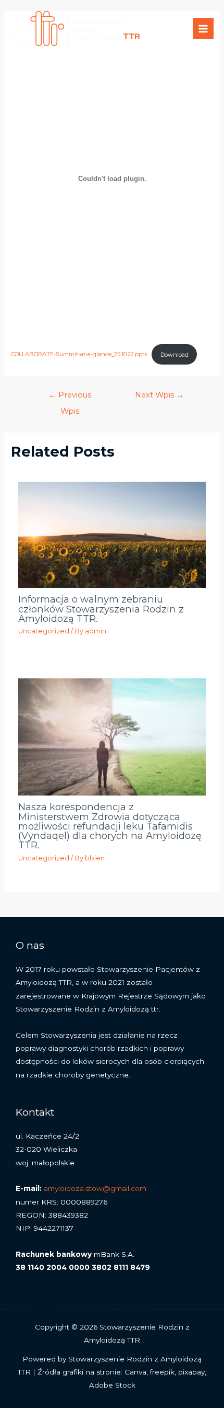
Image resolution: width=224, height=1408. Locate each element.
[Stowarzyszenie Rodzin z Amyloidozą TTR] (75, 28)
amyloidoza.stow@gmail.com (95, 1188)
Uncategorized (43, 631)
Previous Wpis (69, 397)
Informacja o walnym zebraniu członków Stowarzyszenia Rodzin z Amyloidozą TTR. (101, 608)
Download (174, 354)
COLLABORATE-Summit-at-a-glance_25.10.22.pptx (79, 354)
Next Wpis (159, 395)
